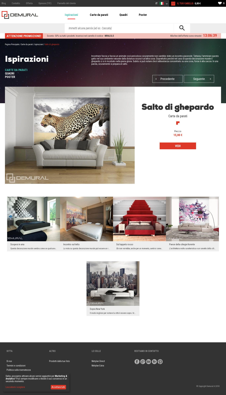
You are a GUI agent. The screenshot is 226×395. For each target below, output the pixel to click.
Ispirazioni (71, 15)
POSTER (10, 77)
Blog (4, 3)
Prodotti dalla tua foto (59, 361)
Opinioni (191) (45, 3)
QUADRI (9, 73)
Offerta (29, 3)
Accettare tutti (58, 387)
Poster (143, 15)
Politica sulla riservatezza (19, 370)
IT (157, 3)
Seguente (202, 79)
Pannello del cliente (66, 3)
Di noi (9, 361)
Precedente (165, 79)
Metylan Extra (98, 365)
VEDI (178, 146)
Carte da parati (99, 15)
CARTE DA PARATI (16, 70)
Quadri (123, 15)
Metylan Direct (98, 361)
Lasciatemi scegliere (15, 387)
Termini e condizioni (16, 365)
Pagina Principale (12, 44)
